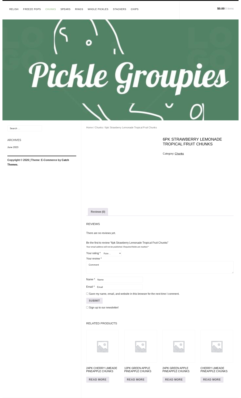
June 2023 (12, 147)
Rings (79, 9)
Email (90, 286)
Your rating (93, 253)
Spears (65, 9)
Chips (135, 9)
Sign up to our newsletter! (104, 307)
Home (89, 127)
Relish (14, 9)
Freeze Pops (32, 9)
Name (90, 279)
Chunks (50, 9)
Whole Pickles (98, 9)
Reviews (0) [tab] (98, 211)
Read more (98, 379)
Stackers (119, 9)
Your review (94, 258)
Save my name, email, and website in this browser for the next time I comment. (134, 293)
